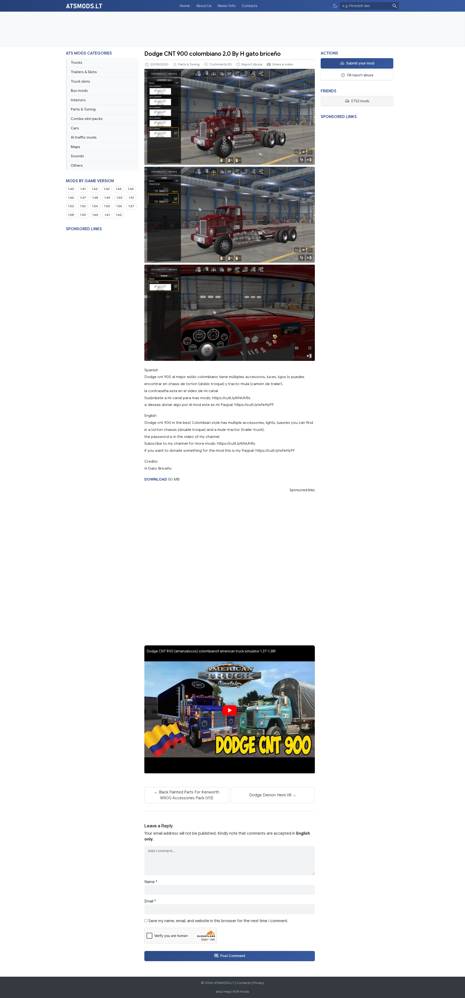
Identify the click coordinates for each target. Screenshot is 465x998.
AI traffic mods (84, 137)
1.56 (119, 206)
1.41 (82, 189)
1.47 (83, 198)
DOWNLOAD (155, 479)
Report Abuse (252, 64)
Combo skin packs (87, 119)
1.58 (71, 215)
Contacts (249, 6)
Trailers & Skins (84, 72)
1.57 (131, 206)
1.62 (119, 215)
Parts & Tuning (83, 109)
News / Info (227, 6)
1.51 (131, 198)
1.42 (95, 189)
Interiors (78, 100)
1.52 (71, 206)
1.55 (107, 206)
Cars (75, 128)
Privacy (258, 983)
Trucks (76, 62)
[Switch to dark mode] (335, 6)
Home (185, 6)
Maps (75, 147)
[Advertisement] (232, 29)
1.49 (107, 198)
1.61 (107, 215)
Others (77, 165)
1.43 (106, 189)
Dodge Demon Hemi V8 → (272, 795)
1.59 (83, 215)
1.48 (95, 198)
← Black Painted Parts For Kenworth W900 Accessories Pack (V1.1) (186, 795)
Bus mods (79, 90)
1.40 (71, 189)
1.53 (83, 206)
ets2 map (223, 992)
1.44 (119, 189)
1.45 (131, 189)
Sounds (77, 156)
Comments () (220, 64)
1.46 (71, 198)
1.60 (95, 215)
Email (150, 901)
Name (150, 881)
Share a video (282, 64)
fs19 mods (241, 992)
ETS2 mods (360, 101)
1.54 (95, 206)
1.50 (119, 198)
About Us (203, 6)
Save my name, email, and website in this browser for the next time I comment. (218, 921)
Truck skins (80, 81)
